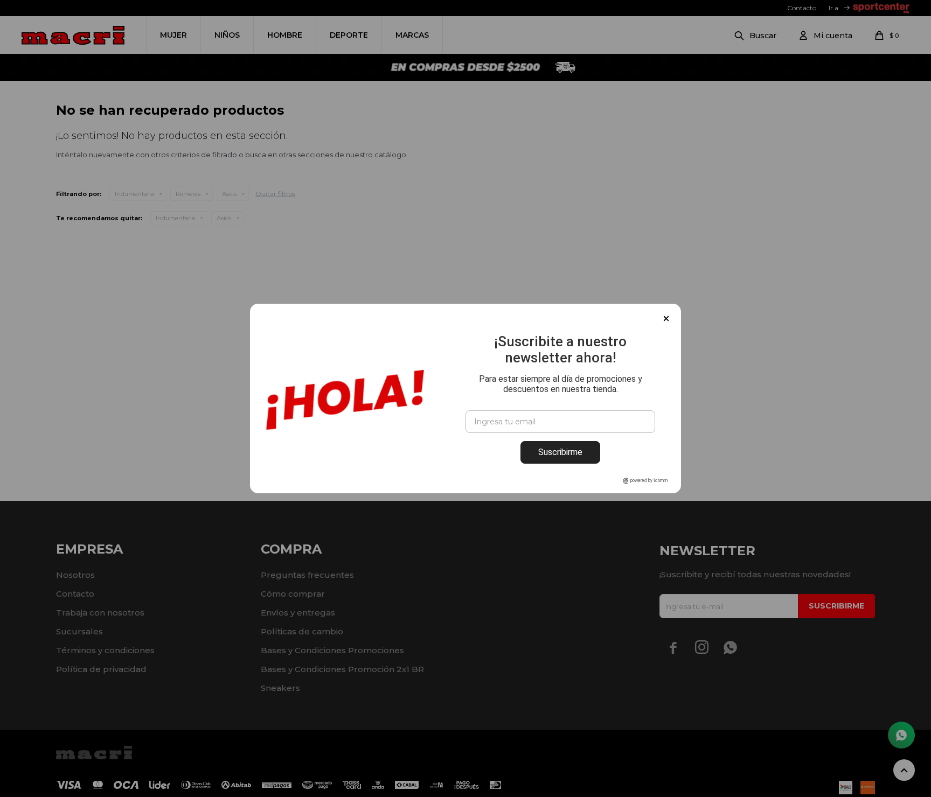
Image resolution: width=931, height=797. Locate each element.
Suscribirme (560, 452)
